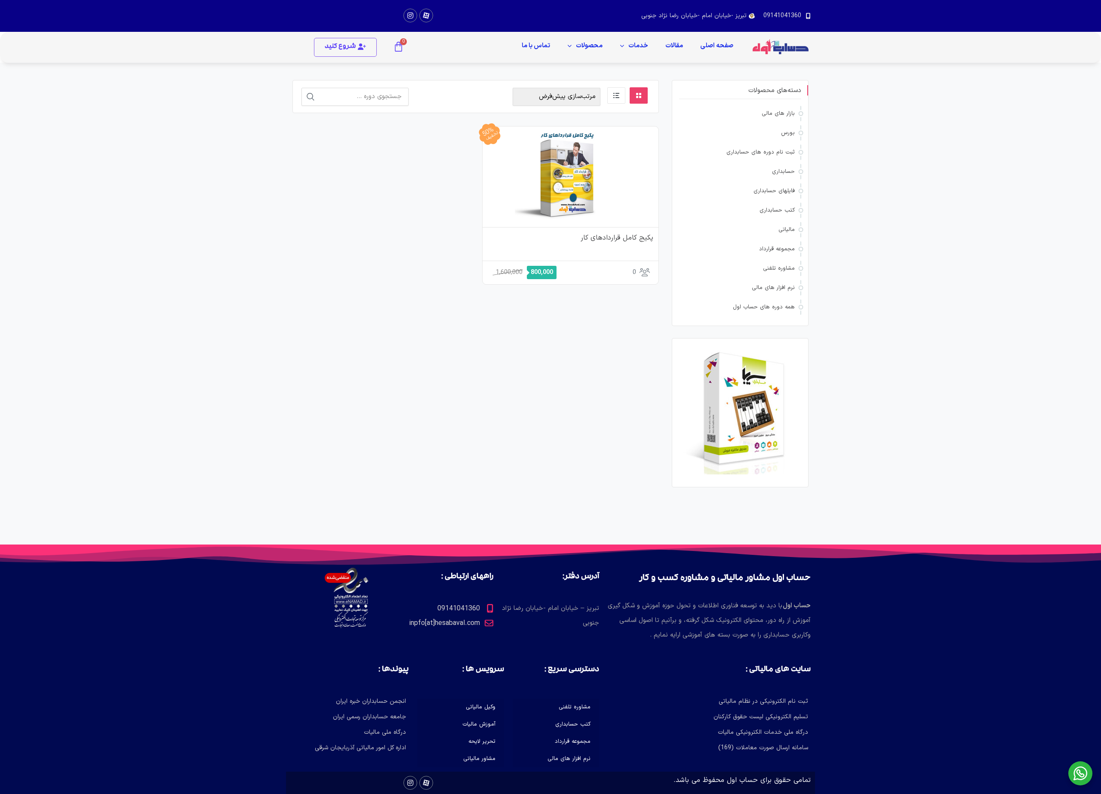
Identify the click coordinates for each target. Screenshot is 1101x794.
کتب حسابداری (777, 210)
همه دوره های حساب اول (764, 307)
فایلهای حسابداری (774, 191)
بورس (788, 133)
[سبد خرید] (398, 47)
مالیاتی (786, 229)
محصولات (589, 46)
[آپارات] (426, 15)
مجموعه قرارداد (777, 249)
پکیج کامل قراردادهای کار (617, 238)
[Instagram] (410, 15)
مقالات (674, 46)
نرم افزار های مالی (773, 287)
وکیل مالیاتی (480, 707)
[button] (345, 47)
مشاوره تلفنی (779, 268)
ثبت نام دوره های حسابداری (760, 152)
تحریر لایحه (481, 741)
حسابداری (783, 171)
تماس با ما (536, 46)
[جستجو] (310, 97)
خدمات (638, 46)
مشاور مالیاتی (479, 758)
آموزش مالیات (478, 724)
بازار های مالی (778, 113)
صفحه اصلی (716, 46)
